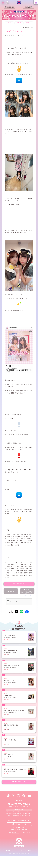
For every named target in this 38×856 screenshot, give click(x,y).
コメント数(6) (27, 596)
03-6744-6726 (19, 828)
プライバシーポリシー (26, 850)
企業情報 (8, 850)
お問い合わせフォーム (19, 824)
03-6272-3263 (19, 804)
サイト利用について (16, 850)
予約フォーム (15, 833)
